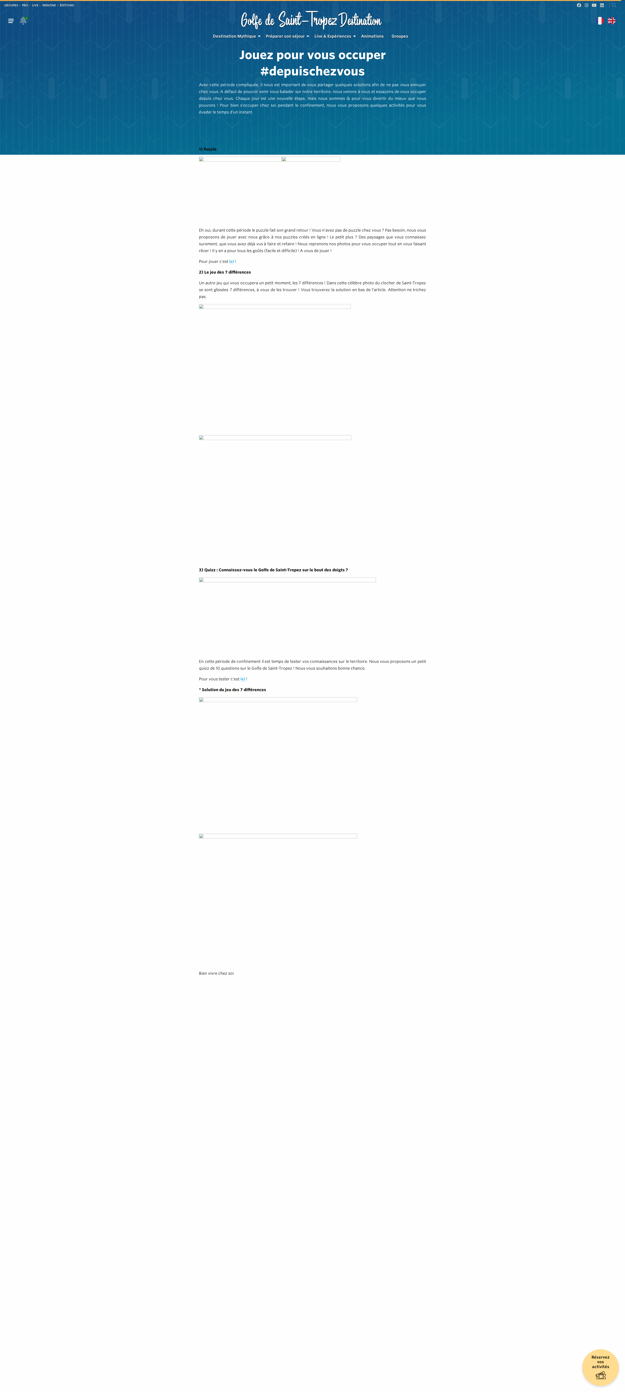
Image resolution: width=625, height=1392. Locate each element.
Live (35, 5)
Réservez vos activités (601, 1362)
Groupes (11, 5)
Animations (372, 36)
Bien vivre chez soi (216, 973)
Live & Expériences (332, 36)
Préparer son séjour (285, 36)
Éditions (67, 5)
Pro (25, 5)
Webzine (49, 5)
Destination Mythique (234, 36)
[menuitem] (235, 36)
